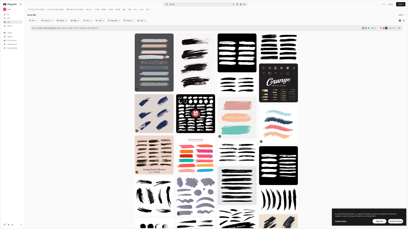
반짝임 (104, 9)
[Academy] (8, 224)
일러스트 (89, 9)
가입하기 (401, 4)
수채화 (97, 9)
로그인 (390, 4)
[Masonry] (400, 20)
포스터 (141, 9)
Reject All (379, 221)
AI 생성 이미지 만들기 (37, 9)
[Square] (403, 20)
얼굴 (124, 9)
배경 (129, 9)
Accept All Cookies (395, 221)
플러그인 (391, 28)
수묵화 (111, 9)
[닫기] (399, 28)
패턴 (147, 9)
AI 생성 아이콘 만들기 (76, 9)
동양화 (118, 9)
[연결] (4, 224)
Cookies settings (340, 221)
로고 (135, 9)
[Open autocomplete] (166, 4)
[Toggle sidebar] (21, 4)
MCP (372, 28)
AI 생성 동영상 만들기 (57, 9)
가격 (383, 4)
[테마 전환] (12, 224)
